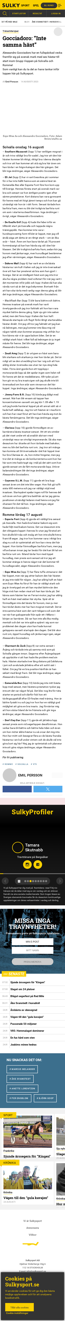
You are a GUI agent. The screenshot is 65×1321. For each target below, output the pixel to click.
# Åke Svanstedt (20, 1079)
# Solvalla (21, 764)
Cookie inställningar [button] (17, 1313)
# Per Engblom (19, 1098)
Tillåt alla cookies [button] (19, 1307)
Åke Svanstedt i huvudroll (30, 22)
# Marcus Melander (22, 1069)
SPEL (36, 5)
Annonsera (32, 1227)
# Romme (8, 764)
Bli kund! (49, 5)
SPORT (25, 5)
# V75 (34, 764)
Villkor (32, 1234)
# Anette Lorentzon (22, 1088)
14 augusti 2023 (29, 81)
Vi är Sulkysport (32, 1221)
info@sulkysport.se (36, 1271)
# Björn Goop (45, 1098)
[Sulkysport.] (8, 5)
